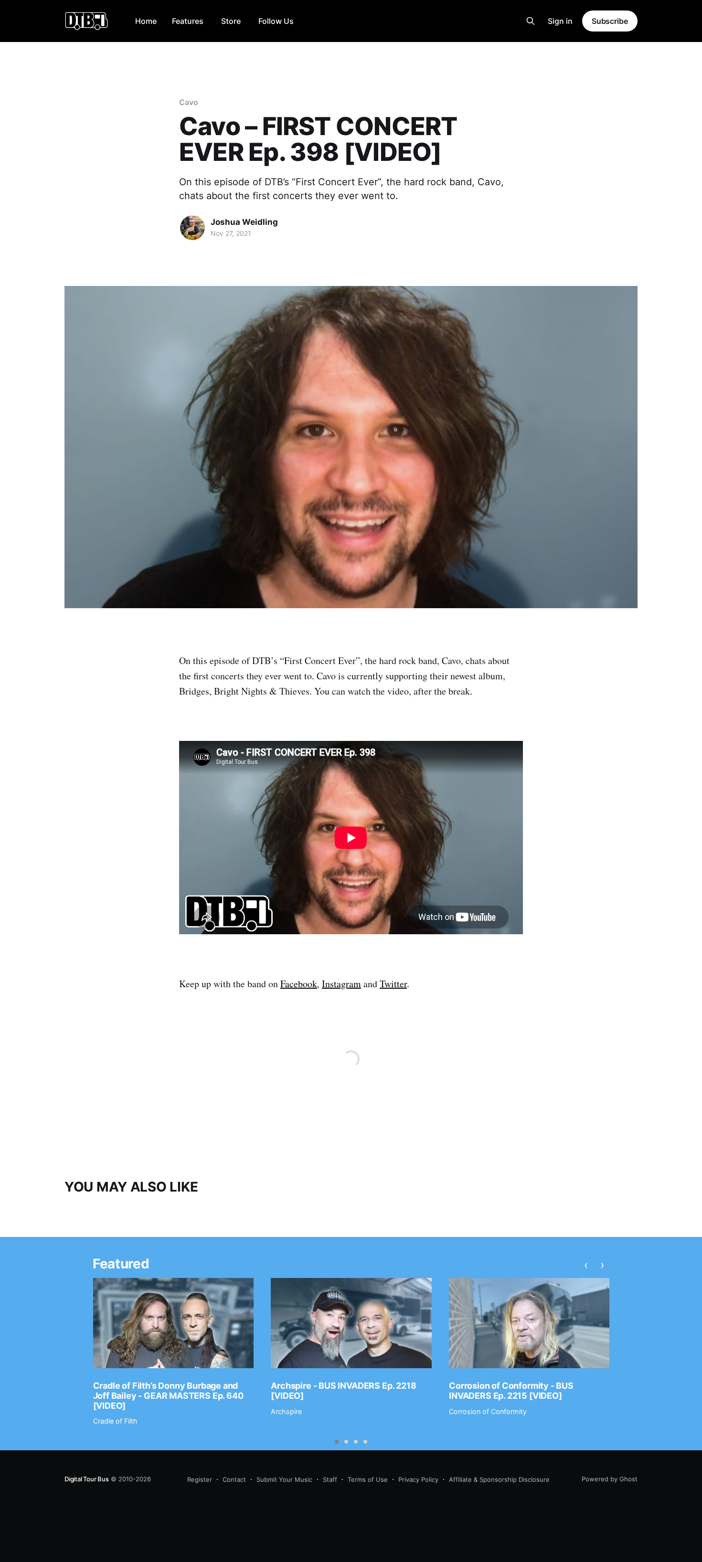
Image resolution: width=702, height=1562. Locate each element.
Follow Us (276, 21)
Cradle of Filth (115, 1421)
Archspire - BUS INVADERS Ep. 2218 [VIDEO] (343, 1391)
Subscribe (610, 21)
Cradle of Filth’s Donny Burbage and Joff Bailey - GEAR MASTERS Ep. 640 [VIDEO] (168, 1395)
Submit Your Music (284, 1479)
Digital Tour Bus (86, 1479)
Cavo (188, 102)
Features (187, 21)
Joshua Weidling (244, 222)
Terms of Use (368, 1479)
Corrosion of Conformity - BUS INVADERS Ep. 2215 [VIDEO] (511, 1391)
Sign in (560, 21)
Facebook (298, 983)
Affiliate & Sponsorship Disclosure (499, 1479)
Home (146, 21)
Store (231, 21)
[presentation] (586, 1265)
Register (199, 1479)
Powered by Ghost (610, 1479)
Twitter (393, 983)
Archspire (286, 1411)
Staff (330, 1479)
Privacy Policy (418, 1479)
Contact (234, 1479)
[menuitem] (146, 21)
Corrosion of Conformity (488, 1411)
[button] (336, 1441)
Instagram (341, 983)
